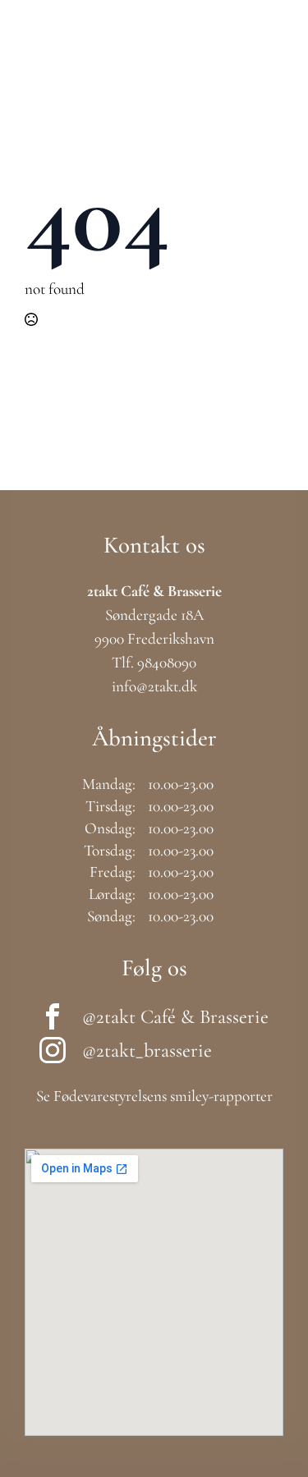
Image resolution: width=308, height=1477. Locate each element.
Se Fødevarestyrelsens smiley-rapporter (154, 1096)
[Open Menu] (271, 36)
